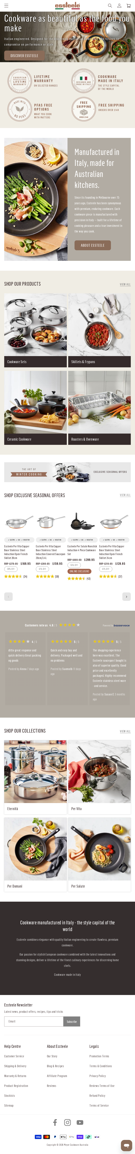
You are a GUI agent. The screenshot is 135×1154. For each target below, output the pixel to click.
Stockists (9, 1095)
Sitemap (9, 1105)
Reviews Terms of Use (101, 1086)
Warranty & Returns (15, 1076)
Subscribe (72, 1021)
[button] (6, 6)
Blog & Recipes (55, 1066)
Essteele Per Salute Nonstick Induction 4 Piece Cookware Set (82, 550)
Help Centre (12, 1046)
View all (125, 284)
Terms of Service (99, 1105)
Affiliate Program (57, 1076)
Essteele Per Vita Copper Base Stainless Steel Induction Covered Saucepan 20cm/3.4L (50, 552)
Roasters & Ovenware (85, 439)
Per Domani (14, 886)
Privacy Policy (97, 1076)
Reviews (51, 1086)
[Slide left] (8, 596)
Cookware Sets (16, 361)
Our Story (52, 1056)
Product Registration (16, 1086)
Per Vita (76, 808)
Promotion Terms (99, 1056)
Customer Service (14, 1056)
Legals (94, 1046)
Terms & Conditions (100, 1066)
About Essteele (93, 245)
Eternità (12, 808)
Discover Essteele (24, 55)
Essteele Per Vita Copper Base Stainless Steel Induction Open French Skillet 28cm (16, 552)
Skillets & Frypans (83, 361)
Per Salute (78, 886)
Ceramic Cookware (19, 439)
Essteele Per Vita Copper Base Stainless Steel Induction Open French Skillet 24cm (111, 552)
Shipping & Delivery (15, 1066)
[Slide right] (126, 596)
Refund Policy (97, 1095)
